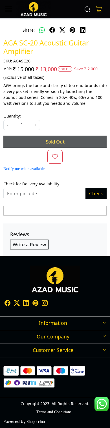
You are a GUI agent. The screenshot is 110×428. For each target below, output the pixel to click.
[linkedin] (83, 29)
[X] (17, 304)
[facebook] (52, 29)
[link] (87, 9)
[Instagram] (45, 304)
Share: (29, 30)
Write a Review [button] (29, 244)
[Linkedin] (26, 304)
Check (96, 193)
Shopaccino (36, 422)
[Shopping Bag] (97, 9)
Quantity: (12, 116)
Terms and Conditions (53, 412)
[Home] (33, 9)
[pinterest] (72, 29)
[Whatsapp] (42, 29)
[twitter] (62, 29)
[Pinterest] (35, 304)
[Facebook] (7, 304)
